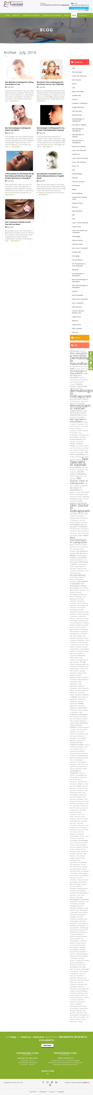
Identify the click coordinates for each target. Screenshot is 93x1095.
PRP (71, 867)
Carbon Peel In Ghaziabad (77, 901)
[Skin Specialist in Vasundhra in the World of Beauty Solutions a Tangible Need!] (51, 161)
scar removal (79, 446)
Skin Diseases (77, 307)
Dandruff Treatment (82, 936)
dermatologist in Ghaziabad (78, 949)
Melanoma (80, 853)
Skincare (75, 321)
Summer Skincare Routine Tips (79, 995)
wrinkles (81, 703)
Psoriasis (73, 386)
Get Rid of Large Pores (76, 997)
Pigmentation (73, 862)
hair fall (86, 625)
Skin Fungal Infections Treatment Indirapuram (78, 812)
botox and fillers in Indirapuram (79, 629)
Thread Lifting (80, 492)
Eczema (75, 99)
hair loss (83, 864)
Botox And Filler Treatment (77, 590)
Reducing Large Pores (76, 1010)
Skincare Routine (75, 952)
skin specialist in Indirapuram (78, 777)
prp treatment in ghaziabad (78, 930)
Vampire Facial (74, 810)
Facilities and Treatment (52, 15)
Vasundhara (32, 1092)
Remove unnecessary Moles (78, 664)
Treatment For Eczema (82, 618)
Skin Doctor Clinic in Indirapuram (79, 481)
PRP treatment (77, 867)
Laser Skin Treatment (76, 797)
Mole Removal (77, 211)
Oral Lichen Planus (80, 627)
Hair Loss (81, 644)
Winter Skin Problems (79, 1017)
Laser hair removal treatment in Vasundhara (79, 736)
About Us (16, 15)
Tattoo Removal (74, 649)
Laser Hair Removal (79, 76)
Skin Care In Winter (79, 146)
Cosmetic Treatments (80, 103)
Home (7, 15)
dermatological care (81, 775)
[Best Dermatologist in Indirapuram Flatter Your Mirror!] (19, 115)
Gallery (66, 15)
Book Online (47, 1045)
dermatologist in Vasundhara (78, 372)
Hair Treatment (81, 738)
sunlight (86, 908)
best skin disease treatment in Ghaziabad (78, 987)
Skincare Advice (77, 240)
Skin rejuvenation (75, 864)
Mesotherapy (79, 758)
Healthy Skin (76, 95)
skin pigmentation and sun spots (79, 366)
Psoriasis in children (79, 125)
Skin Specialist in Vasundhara (78, 420)
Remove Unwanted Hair (77, 560)
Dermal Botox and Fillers (77, 514)
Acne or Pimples (77, 636)
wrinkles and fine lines (81, 369)
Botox (86, 535)
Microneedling (77, 193)
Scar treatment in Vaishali (77, 450)
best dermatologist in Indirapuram (78, 771)
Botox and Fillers (78, 91)
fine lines (73, 740)
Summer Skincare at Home (77, 945)
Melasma (72, 856)
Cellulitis (82, 351)
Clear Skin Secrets (75, 969)
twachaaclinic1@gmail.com (80, 5)
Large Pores (76, 317)
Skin (73, 68)
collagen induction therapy (77, 858)
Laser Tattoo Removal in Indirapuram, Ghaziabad (79, 827)
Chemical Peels (77, 203)
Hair (73, 88)
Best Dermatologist (75, 884)
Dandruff (75, 270)
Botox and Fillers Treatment (79, 399)
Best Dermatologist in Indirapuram (78, 540)
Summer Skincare (81, 943)
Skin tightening (81, 660)
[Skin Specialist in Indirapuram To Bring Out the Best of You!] (19, 69)
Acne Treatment (78, 303)
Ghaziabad (60, 1092)
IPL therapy (73, 710)
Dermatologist (77, 72)
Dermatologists (74, 836)
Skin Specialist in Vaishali (79, 461)
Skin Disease (76, 80)
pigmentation (73, 706)
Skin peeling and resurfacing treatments (77, 599)
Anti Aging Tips (80, 960)
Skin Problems (77, 328)
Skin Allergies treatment (77, 382)
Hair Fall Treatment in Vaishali (78, 719)
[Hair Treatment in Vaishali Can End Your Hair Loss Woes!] (19, 209)
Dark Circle (82, 973)
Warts (74, 84)
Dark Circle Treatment (80, 299)
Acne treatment (77, 295)
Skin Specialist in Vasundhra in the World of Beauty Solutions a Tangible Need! (50, 176)
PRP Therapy (81, 764)
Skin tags (83, 662)
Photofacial (76, 185)
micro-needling (80, 856)
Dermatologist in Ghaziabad (78, 947)
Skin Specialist (77, 111)
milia (71, 843)
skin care (79, 965)
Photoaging (76, 236)
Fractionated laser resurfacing (78, 821)
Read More (13, 101)
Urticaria (72, 384)
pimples (79, 740)
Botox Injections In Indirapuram (79, 631)
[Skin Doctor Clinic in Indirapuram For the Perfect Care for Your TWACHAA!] (51, 69)
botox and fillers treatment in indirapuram (79, 653)
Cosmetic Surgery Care (76, 476)
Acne (72, 368)
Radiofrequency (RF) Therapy (78, 1006)
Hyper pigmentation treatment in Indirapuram (77, 686)
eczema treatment (76, 439)
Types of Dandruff (75, 938)
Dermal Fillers (82, 708)
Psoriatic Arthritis (78, 181)
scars (83, 740)
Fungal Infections (78, 107)
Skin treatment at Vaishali (81, 448)
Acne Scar (75, 166)
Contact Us (83, 15)
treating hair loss (75, 634)
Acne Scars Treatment (80, 248)
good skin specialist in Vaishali (78, 545)
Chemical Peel (77, 115)
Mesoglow (80, 784)
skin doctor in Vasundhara (75, 489)
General (75, 178)
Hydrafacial (79, 1004)
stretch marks (82, 386)
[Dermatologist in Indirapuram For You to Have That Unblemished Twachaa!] (51, 115)
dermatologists (83, 873)
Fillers (81, 535)
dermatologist (78, 786)
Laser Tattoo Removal (80, 158)
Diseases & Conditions (31, 15)
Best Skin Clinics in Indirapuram (79, 808)
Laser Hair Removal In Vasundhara (78, 375)
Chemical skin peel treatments (78, 753)
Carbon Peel (76, 226)
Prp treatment (77, 260)
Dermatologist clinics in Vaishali (79, 588)
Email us (25, 1036)
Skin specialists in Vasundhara (78, 354)
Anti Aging (75, 256)
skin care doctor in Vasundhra (78, 716)
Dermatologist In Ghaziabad (79, 899)
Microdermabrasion (78, 575)
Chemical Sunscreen (83, 880)
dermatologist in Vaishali (80, 406)
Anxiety (72, 627)
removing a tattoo (75, 401)
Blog (74, 15)
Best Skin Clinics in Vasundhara (79, 547)
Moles (74, 189)
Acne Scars (76, 154)
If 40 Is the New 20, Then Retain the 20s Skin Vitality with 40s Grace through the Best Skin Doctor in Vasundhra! (19, 176)
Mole (85, 853)
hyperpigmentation (75, 860)
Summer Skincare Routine (77, 1002)
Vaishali (52, 1092)
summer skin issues (82, 993)
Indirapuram (43, 1092)
